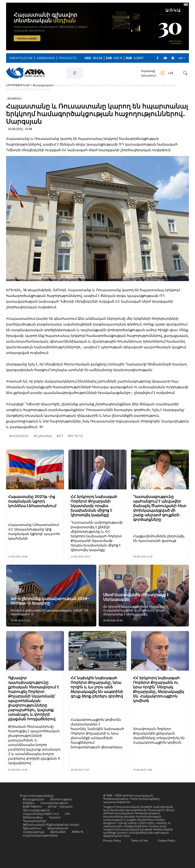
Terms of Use (139, 840)
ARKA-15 (77, 832)
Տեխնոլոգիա (33, 817)
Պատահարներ (34, 821)
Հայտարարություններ (40, 835)
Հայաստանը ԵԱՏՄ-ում (41, 814)
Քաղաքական (14, 98)
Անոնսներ (58, 832)
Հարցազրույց (33, 832)
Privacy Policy (112, 840)
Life (67, 814)
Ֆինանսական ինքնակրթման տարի (51, 824)
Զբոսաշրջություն (36, 810)
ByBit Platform (32, 806)
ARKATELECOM (21, 58)
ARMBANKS (46, 58)
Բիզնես (28, 803)
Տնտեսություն (61, 799)
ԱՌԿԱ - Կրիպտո (60, 806)
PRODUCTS (67, 58)
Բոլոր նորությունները (37, 795)
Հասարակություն (54, 803)
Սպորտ (55, 817)
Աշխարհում (32, 828)
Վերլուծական (57, 828)
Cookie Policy (166, 840)
